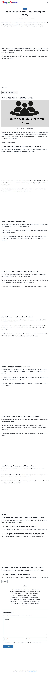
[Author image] (15, 18)
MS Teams (4, 581)
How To (25, 8)
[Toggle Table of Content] (15, 92)
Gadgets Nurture (32, 671)
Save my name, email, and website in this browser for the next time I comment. (23, 642)
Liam (19, 18)
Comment (7, 619)
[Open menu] (47, 2)
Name (6, 638)
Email (28, 638)
